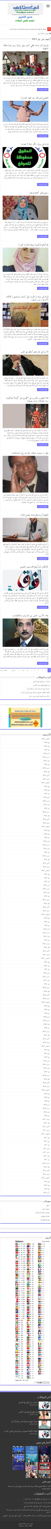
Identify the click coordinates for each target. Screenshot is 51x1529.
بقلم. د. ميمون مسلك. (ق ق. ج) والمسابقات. (29, 453)
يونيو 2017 (47, 1141)
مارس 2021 (46, 976)
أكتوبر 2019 (46, 1039)
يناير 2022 (47, 940)
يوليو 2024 (47, 830)
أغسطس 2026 (45, 738)
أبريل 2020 (46, 1017)
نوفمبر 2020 (47, 991)
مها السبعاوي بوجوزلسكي (45, 1510)
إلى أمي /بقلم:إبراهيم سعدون (30, 1502)
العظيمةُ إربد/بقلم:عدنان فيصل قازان (34, 515)
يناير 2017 (47, 1159)
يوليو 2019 (47, 1049)
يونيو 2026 (47, 746)
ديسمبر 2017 (46, 1119)
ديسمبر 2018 (46, 1075)
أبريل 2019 (46, 1060)
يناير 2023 (47, 896)
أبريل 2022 (46, 929)
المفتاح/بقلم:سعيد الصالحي (37, 29)
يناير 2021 (47, 984)
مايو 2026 (47, 749)
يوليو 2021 (47, 962)
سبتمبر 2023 (46, 867)
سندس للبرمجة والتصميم (24, 1523)
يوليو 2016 (47, 1181)
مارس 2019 (46, 1064)
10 (27, 670)
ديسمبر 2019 (46, 1031)
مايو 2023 (47, 881)
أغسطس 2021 (45, 958)
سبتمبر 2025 (46, 779)
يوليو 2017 (47, 1137)
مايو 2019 (47, 1057)
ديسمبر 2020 (46, 987)
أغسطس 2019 (45, 1046)
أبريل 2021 (46, 973)
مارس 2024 (46, 845)
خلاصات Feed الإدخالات (42, 1212)
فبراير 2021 (46, 980)
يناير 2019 (47, 1071)
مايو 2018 (47, 1101)
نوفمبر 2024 (47, 815)
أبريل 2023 (46, 885)
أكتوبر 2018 (46, 1082)
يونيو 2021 (47, 965)
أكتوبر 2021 (46, 951)
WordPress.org (45, 1220)
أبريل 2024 (46, 841)
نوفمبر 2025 (47, 771)
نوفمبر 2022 (47, 903)
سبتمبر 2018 (46, 1086)
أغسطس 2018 (45, 1090)
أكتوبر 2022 (46, 907)
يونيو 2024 (47, 834)
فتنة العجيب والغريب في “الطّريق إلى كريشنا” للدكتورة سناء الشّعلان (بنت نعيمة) (27, 399)
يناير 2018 (47, 1115)
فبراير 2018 (46, 1112)
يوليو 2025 (47, 786)
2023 (42, 33)
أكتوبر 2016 (46, 1170)
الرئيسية (47, 33)
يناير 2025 (47, 808)
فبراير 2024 (46, 848)
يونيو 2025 (47, 790)
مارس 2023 (46, 888)
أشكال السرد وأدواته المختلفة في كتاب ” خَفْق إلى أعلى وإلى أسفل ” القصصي (22, 1515)
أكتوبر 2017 (46, 1126)
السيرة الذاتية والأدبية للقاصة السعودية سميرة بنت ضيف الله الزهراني (28, 1511)
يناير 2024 (47, 852)
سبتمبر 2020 (46, 998)
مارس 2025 (46, 801)
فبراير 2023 (46, 892)
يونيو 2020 (47, 1009)
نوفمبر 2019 (47, 1035)
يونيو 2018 (47, 1097)
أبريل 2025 (46, 797)
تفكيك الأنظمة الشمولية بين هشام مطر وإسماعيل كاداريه (35, 692)
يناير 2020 (47, 1028)
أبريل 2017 (46, 1148)
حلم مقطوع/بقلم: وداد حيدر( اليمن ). (32, 1499)
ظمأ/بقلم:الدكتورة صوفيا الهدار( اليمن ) (33, 245)
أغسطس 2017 (45, 1134)
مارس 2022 (46, 932)
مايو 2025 (47, 793)
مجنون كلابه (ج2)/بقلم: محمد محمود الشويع (34, 1506)
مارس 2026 (46, 757)
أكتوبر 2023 (46, 863)
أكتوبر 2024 (46, 819)
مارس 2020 (46, 1020)
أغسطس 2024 (45, 826)
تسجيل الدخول (46, 1209)
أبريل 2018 (46, 1104)
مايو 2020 (47, 1013)
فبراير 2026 (46, 760)
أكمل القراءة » (42, 89)
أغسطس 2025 (45, 782)
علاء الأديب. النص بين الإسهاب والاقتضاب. (30, 616)
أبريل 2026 (46, 753)
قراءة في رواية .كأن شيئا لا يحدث (34, 144)
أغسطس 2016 (45, 1178)
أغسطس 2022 (45, 914)
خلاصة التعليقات (45, 1216)
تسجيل (48, 1205)
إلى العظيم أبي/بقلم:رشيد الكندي (41, 685)
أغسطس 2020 (45, 1002)
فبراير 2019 (46, 1068)
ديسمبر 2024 (46, 812)
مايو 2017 (47, 1145)
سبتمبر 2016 (46, 1174)
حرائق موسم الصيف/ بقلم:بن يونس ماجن (39, 696)
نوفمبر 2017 (47, 1123)
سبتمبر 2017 (46, 1130)
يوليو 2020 (47, 1006)
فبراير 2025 (46, 804)
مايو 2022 (47, 925)
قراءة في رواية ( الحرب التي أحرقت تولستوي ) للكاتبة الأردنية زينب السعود (27, 298)
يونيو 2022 (47, 921)
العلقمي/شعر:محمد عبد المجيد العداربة (34, 98)
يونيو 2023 (47, 878)
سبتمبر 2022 (46, 910)
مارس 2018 (46, 1108)
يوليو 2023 (47, 874)
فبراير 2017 (46, 1156)
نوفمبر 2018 (47, 1079)
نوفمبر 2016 (47, 1167)
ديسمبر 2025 (46, 768)
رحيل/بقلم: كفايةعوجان (38, 193)
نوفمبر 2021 (47, 947)
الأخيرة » (13, 670)
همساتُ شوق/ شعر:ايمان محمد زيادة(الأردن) (38, 689)
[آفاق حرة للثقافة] (25, 12)
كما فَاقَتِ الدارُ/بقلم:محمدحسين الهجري (34, 567)
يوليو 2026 (47, 742)
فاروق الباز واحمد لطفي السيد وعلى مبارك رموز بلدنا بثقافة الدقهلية (25, 47)
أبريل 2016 (46, 1192)
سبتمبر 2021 (46, 954)
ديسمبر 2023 (46, 856)
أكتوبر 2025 (46, 775)
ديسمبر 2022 (46, 899)
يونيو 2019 (47, 1053)
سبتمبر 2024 (46, 823)
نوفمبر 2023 (47, 859)
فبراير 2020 (46, 1024)
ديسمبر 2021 (46, 943)
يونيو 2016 (47, 1185)
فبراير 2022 (46, 936)
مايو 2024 (47, 837)
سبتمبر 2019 (46, 1042)
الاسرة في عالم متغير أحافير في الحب (34, 352)
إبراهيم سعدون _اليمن (45, 1502)
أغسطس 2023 (45, 870)
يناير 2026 (47, 764)
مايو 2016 (47, 1189)
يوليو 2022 (47, 918)
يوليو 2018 (47, 1093)
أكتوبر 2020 (46, 995)
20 (23, 670)
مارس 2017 (46, 1152)
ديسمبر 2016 (46, 1163)
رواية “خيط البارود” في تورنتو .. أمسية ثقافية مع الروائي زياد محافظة (24, 29)
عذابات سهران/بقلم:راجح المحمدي (41, 681)
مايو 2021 (47, 969)
